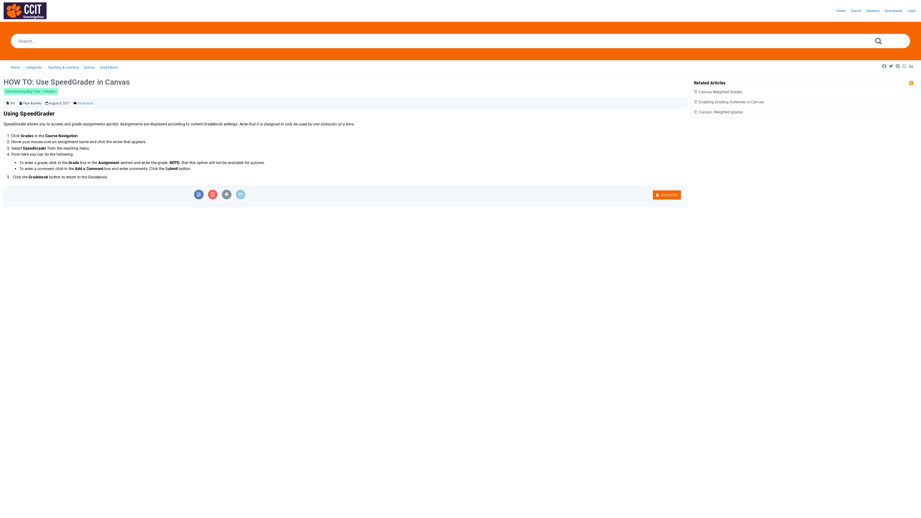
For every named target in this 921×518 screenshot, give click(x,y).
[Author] (20, 103)
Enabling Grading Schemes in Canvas (731, 102)
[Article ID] (7, 103)
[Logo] (25, 10)
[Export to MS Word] (199, 194)
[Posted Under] (75, 103)
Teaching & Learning (63, 67)
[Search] (878, 41)
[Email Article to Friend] (240, 194)
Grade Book (109, 67)
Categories (33, 67)
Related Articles (710, 82)
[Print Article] (226, 194)
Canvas (89, 67)
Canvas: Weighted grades (720, 112)
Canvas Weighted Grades (720, 92)
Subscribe (669, 195)
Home (15, 67)
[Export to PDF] (212, 194)
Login (911, 11)
